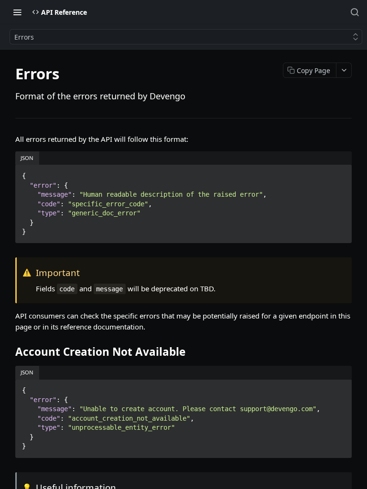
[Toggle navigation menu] (17, 12)
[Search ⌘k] (354, 12)
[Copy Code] (340, 173)
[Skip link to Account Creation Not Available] (9, 352)
